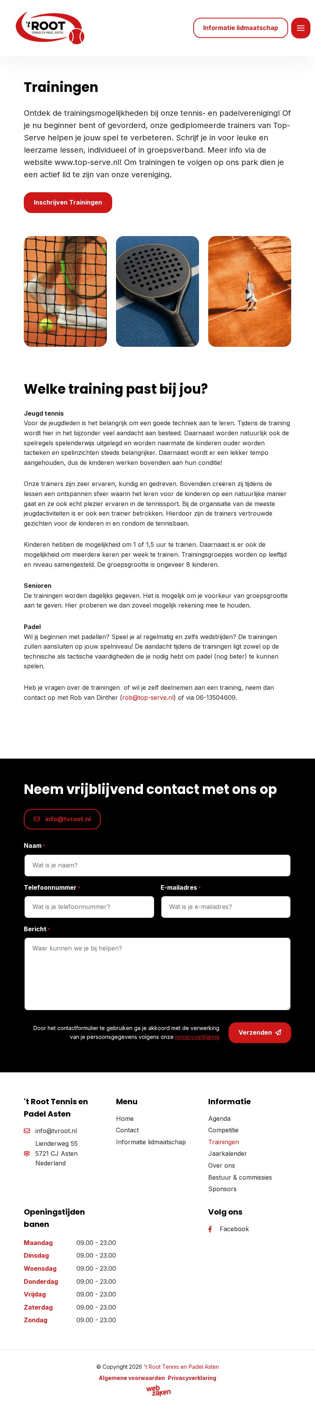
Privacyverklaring (192, 1378)
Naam (34, 845)
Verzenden (255, 1032)
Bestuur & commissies (240, 1177)
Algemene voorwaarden (132, 1378)
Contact (127, 1130)
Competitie (223, 1130)
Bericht (37, 929)
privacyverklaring (197, 1037)
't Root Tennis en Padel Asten (181, 1366)
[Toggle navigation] (300, 28)
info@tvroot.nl (67, 819)
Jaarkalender (227, 1153)
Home (125, 1118)
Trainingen (223, 1142)
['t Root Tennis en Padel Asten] (49, 28)
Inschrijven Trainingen (68, 202)
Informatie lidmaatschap (151, 1142)
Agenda (219, 1118)
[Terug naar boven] (299, 1392)
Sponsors (222, 1189)
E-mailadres (181, 887)
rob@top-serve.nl (148, 697)
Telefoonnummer (52, 887)
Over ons (221, 1165)
